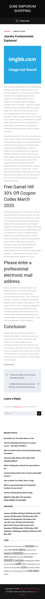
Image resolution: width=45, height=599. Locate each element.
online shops (11, 564)
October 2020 (33, 528)
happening (13, 557)
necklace (19, 560)
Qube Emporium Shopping (29, 589)
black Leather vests (9, 546)
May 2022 (18, 513)
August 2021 (31, 519)
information (28, 556)
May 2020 (7, 534)
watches (6, 574)
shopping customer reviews (20, 571)
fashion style (34, 553)
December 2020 (10, 528)
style (29, 570)
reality (24, 564)
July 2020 (29, 531)
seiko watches (30, 567)
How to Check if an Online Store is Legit (19, 481)
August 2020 (21, 531)
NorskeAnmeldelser (29, 560)
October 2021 (9, 519)
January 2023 (9, 513)
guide (6, 556)
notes (37, 560)
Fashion (7, 31)
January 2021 (29, 525)
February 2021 (18, 525)
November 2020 (22, 528)
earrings (8, 553)
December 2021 (20, 516)
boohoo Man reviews (19, 546)
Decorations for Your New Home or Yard (19, 438)
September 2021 (20, 519)
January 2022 (9, 516)
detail (10, 550)
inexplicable (20, 557)
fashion (18, 553)
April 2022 (25, 513)
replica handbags (16, 567)
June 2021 (15, 522)
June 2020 (37, 531)
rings (24, 566)
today (36, 570)
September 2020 (10, 531)
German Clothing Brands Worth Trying (18, 493)
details (15, 549)
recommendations (31, 564)
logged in (17, 407)
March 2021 (8, 525)
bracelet (29, 545)
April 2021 (30, 522)
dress (22, 549)
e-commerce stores (31, 550)
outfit (18, 563)
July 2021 (7, 522)
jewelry (9, 560)
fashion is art (27, 553)
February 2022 (34, 513)
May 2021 (23, 522)
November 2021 (32, 516)
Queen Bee (10, 364)
